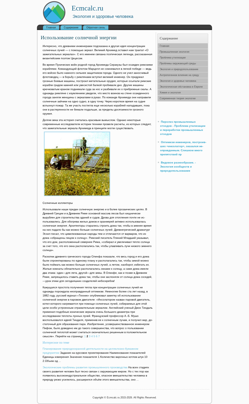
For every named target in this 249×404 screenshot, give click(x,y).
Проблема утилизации (173, 57)
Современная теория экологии (178, 98)
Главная (51, 27)
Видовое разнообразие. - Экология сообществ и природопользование (178, 166)
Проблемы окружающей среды (178, 63)
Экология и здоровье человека (178, 80)
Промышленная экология (174, 51)
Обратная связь (95, 27)
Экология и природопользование (179, 69)
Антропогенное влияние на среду (179, 75)
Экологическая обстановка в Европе (181, 86)
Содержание (71, 27)
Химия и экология (170, 92)
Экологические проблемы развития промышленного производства (85, 367)
